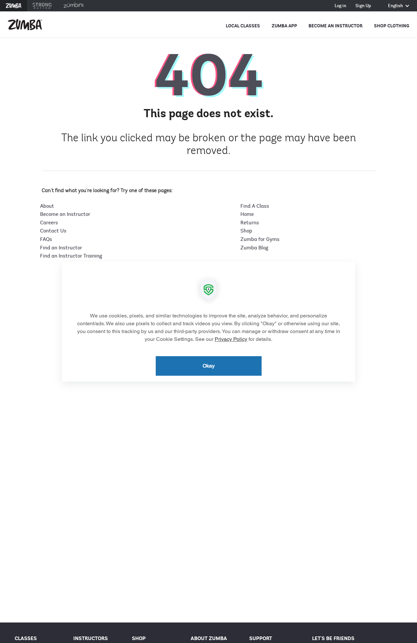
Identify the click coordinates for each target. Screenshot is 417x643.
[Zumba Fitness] (25, 24)
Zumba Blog (254, 248)
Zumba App (284, 25)
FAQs (46, 239)
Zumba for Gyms (260, 239)
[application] (208, 322)
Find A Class (254, 206)
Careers (49, 223)
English (396, 6)
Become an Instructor (336, 25)
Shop (246, 231)
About (47, 206)
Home (247, 214)
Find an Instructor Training (71, 256)
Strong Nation (42, 5)
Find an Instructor (61, 248)
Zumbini (73, 5)
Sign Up (363, 6)
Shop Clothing (391, 25)
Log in (340, 6)
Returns (249, 223)
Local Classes (243, 25)
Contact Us (53, 231)
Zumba (13, 5)
